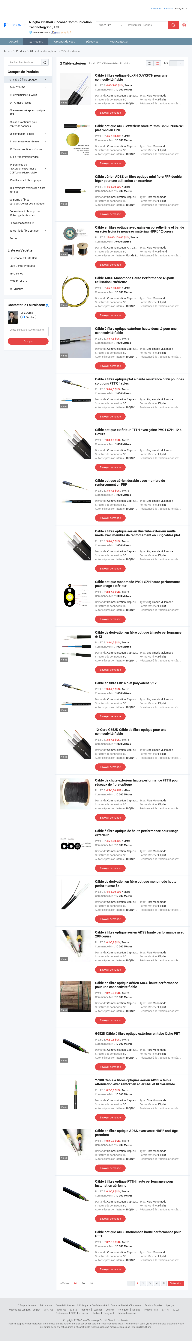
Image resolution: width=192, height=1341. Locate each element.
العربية (176, 1309)
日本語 (73, 1309)
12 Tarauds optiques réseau (26, 149)
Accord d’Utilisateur (65, 1305)
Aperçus (170, 1305)
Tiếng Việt (109, 1312)
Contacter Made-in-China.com (126, 1305)
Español (98, 1309)
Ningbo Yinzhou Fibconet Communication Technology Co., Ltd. (60, 24)
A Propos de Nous (64, 41)
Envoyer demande (110, 112)
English (36, 1309)
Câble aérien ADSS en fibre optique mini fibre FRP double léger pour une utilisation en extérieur (138, 179)
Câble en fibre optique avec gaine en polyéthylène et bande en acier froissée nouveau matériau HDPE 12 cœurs (139, 229)
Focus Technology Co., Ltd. (94, 1320)
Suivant (174, 1283)
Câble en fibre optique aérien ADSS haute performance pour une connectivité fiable (136, 985)
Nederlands (62, 1312)
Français (85, 1309)
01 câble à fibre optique (23, 79)
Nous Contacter (119, 41)
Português (123, 1309)
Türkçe (96, 1312)
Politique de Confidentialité (93, 1305)
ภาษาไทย (84, 1312)
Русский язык (151, 1309)
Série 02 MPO (17, 87)
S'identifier (156, 8)
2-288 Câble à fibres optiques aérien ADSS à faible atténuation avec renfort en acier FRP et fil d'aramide (135, 1082)
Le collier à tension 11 (22, 223)
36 (83, 1283)
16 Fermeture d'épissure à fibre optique (27, 190)
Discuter (30, 317)
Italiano (136, 1309)
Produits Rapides (153, 1305)
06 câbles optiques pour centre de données (23, 124)
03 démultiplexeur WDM (23, 95)
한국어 (165, 1309)
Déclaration (46, 1305)
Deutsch (110, 1309)
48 (91, 1283)
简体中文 (48, 1309)
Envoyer (28, 341)
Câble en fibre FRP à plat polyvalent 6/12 (126, 683)
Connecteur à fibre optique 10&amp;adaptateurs (25, 213)
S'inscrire (168, 8)
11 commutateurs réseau (24, 141)
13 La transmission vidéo (24, 157)
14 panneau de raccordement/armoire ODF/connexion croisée (23, 168)
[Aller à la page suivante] (180, 63)
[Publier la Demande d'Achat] (184, 25)
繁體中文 (61, 1309)
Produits (38, 41)
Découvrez (92, 41)
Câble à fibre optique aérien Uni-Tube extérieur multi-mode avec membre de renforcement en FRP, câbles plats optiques (138, 535)
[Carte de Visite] (47, 305)
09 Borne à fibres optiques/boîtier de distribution (27, 201)
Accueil (13, 41)
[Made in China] (28, 7)
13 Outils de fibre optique (24, 230)
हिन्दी (73, 1312)
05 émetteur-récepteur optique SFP (27, 112)
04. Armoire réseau (21, 102)
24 (75, 1283)
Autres (13, 238)
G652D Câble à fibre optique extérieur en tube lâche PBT (137, 1033)
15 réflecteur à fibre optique (25, 180)
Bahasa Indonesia (127, 1312)
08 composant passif (22, 133)
